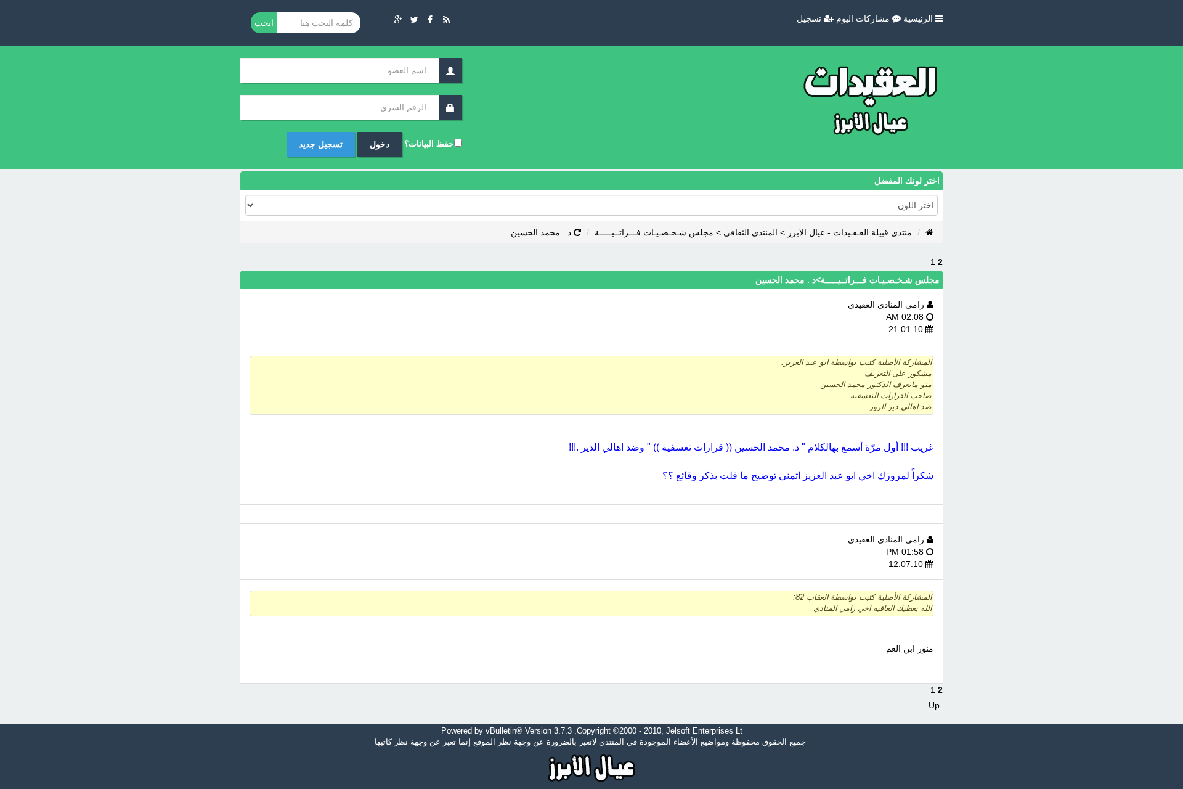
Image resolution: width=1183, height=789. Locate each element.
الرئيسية (919, 18)
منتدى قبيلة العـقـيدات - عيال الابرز (849, 232)
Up (934, 705)
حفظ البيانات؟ (429, 144)
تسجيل (810, 18)
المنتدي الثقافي (750, 232)
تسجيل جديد (321, 144)
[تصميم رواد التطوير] (592, 767)
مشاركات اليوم (864, 18)
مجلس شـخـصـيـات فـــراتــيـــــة (654, 232)
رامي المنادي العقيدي (887, 304)
